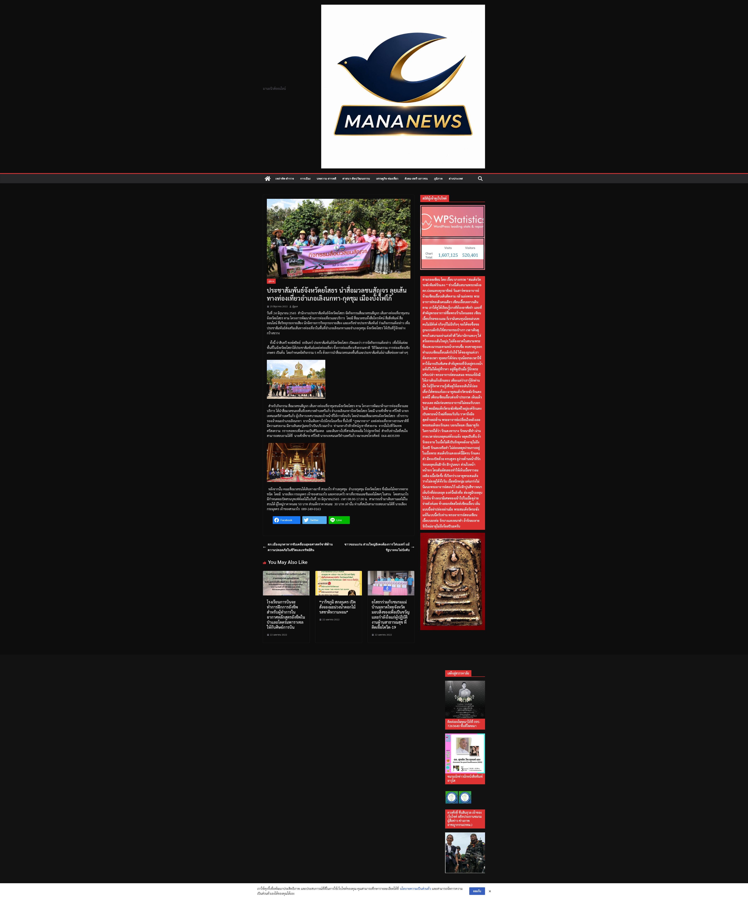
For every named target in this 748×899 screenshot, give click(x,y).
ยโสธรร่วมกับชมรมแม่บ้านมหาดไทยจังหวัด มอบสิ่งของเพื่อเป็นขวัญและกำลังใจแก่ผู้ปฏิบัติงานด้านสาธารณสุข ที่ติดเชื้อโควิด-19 (391, 614)
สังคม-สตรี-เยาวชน (416, 178)
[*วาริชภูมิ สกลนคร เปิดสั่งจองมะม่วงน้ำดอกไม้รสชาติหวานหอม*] (338, 573)
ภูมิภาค (438, 178)
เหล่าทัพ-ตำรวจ (284, 178)
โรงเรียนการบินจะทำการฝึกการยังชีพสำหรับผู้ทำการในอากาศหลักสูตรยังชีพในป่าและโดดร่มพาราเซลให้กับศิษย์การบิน (286, 614)
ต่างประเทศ (456, 178)
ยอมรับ (477, 891)
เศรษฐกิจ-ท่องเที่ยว (387, 178)
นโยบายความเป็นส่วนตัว (415, 889)
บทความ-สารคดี (326, 178)
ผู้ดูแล (295, 306)
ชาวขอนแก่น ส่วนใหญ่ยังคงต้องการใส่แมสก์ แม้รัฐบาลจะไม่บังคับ (377, 547)
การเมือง (305, 178)
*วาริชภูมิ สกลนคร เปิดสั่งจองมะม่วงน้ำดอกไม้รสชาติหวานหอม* (337, 607)
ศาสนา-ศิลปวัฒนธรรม (356, 178)
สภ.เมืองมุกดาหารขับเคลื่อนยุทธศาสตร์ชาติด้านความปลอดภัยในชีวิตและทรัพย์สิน (300, 547)
